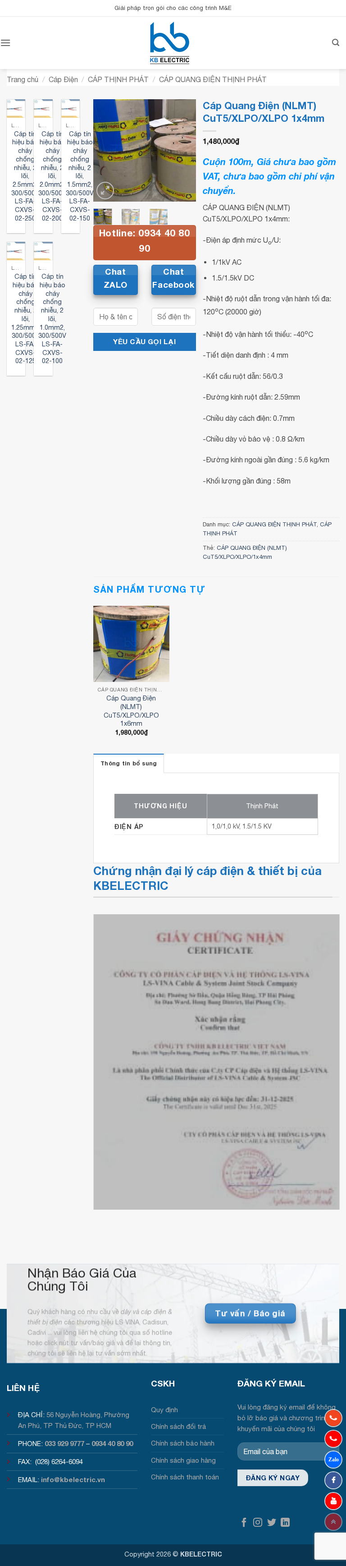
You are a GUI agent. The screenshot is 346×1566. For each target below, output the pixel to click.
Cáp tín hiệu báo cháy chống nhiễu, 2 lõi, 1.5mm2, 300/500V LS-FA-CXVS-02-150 (80, 176)
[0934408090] (333, 1418)
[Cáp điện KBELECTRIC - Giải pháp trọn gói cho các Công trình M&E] (170, 43)
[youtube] (333, 1501)
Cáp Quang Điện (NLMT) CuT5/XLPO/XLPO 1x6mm (131, 710)
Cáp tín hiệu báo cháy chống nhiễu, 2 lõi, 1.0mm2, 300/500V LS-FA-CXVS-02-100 (52, 318)
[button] (5, 43)
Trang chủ (22, 79)
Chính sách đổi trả (178, 1426)
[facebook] (333, 1480)
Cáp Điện (63, 79)
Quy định (164, 1410)
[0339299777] (333, 1439)
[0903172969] (333, 1459)
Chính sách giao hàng (183, 1460)
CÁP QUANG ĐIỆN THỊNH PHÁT (213, 79)
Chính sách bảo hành (182, 1443)
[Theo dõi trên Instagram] (257, 1523)
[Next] (182, 150)
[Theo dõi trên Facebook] (244, 1523)
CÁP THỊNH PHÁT (118, 79)
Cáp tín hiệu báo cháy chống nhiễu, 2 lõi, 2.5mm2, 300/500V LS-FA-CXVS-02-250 (25, 176)
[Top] (333, 1522)
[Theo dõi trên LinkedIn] (285, 1523)
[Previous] (107, 150)
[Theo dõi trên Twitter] (271, 1523)
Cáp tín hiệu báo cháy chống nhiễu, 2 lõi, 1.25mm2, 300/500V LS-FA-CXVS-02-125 (25, 318)
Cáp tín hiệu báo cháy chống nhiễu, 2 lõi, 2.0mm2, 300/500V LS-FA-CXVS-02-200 (52, 176)
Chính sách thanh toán (185, 1477)
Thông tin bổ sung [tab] (128, 763)
